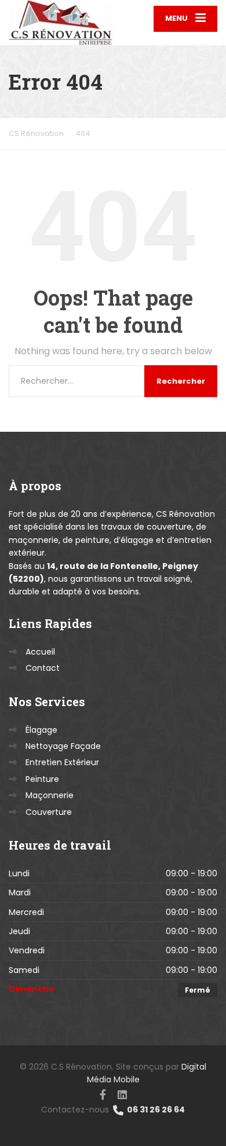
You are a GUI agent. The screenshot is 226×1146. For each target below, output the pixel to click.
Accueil (40, 652)
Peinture (42, 779)
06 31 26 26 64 (155, 1109)
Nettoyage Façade (63, 746)
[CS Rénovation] (61, 22)
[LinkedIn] (122, 1094)
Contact (42, 668)
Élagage (41, 730)
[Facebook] (103, 1094)
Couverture (48, 812)
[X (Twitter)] (112, 1093)
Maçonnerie (49, 795)
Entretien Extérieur (62, 762)
